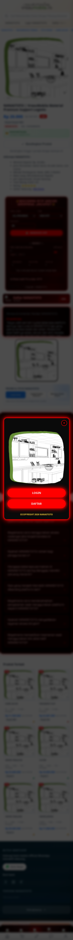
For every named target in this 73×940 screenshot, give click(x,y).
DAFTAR (36, 505)
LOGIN (36, 494)
